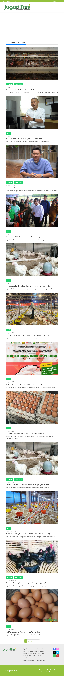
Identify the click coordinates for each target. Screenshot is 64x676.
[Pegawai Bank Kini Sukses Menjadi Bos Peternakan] (32, 112)
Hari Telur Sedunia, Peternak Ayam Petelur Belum (23, 632)
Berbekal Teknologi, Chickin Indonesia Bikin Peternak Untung (28, 534)
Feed (50, 672)
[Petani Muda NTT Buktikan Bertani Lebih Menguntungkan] (32, 210)
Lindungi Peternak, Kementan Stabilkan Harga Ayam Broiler (27, 485)
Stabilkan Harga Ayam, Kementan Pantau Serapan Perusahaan (28, 335)
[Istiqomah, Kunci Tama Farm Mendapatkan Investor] (32, 161)
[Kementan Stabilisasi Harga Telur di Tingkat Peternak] (32, 407)
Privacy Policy (44, 672)
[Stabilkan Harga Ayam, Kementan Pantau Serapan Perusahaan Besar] (32, 309)
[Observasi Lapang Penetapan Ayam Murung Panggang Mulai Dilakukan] (32, 556)
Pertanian (9, 84)
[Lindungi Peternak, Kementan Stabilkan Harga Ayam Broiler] (32, 458)
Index (36, 670)
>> (38, 641)
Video (51, 670)
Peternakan (18, 84)
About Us (46, 670)
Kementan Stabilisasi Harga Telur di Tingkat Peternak (25, 433)
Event (40, 670)
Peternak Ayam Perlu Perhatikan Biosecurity (22, 90)
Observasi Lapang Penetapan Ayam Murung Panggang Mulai (27, 583)
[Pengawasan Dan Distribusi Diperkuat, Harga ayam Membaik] (32, 259)
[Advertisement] (32, 24)
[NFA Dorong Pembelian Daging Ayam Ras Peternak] (32, 358)
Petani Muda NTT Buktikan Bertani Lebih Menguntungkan (27, 237)
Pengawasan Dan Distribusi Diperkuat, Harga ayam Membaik (28, 286)
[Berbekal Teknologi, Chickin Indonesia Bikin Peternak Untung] (32, 507)
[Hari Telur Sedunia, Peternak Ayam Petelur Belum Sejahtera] (32, 605)
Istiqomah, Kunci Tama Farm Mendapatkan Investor (24, 188)
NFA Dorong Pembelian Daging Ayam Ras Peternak (24, 384)
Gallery (56, 670)
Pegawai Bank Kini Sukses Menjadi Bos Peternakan (24, 139)
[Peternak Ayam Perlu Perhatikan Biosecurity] (32, 63)
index (54, 1)
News (8, 133)
